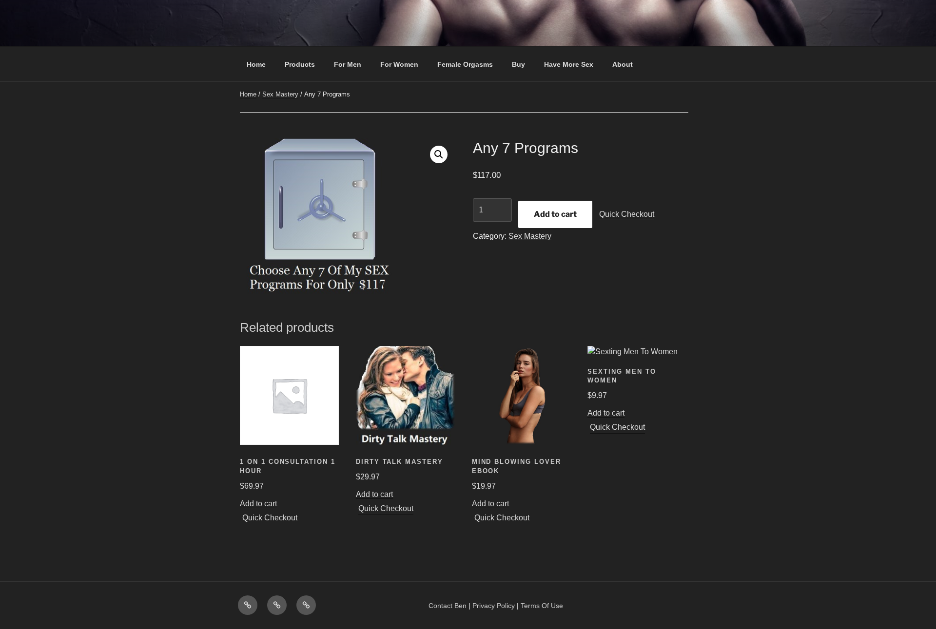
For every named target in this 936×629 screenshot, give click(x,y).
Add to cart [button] (258, 503)
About (622, 64)
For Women (399, 64)
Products (300, 64)
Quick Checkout (626, 214)
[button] (439, 154)
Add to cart (555, 214)
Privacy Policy (493, 606)
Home (256, 64)
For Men (347, 64)
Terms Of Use (542, 606)
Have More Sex (568, 64)
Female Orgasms (465, 64)
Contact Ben (448, 606)
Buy (518, 64)
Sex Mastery (280, 94)
